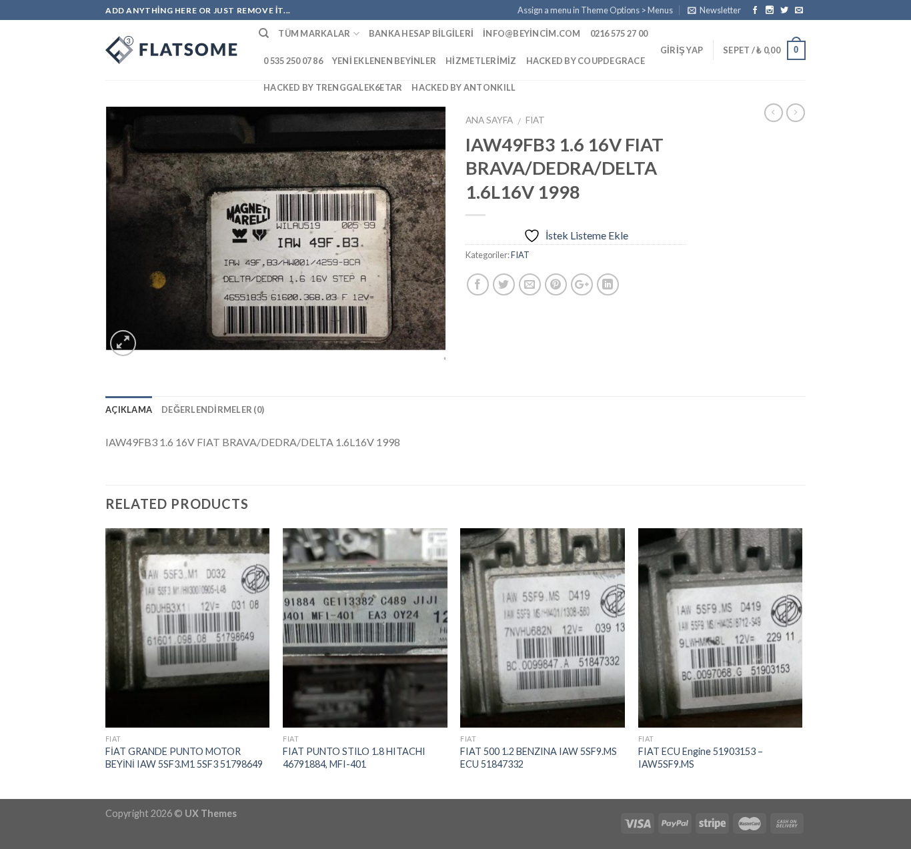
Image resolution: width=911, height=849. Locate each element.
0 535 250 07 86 (293, 60)
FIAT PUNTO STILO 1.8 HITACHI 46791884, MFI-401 (354, 758)
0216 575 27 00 (619, 33)
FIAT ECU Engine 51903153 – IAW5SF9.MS (700, 758)
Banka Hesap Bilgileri (421, 33)
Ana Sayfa (489, 120)
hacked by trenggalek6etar (332, 87)
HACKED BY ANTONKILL (463, 87)
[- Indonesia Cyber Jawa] (172, 50)
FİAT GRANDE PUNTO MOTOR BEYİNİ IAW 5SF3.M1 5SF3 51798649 (184, 758)
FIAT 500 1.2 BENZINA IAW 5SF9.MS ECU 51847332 (538, 758)
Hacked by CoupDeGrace (585, 60)
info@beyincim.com (531, 33)
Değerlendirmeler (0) (212, 409)
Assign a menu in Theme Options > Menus (595, 10)
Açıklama (128, 409)
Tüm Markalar (314, 33)
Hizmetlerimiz (480, 60)
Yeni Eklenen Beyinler (384, 60)
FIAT (535, 120)
